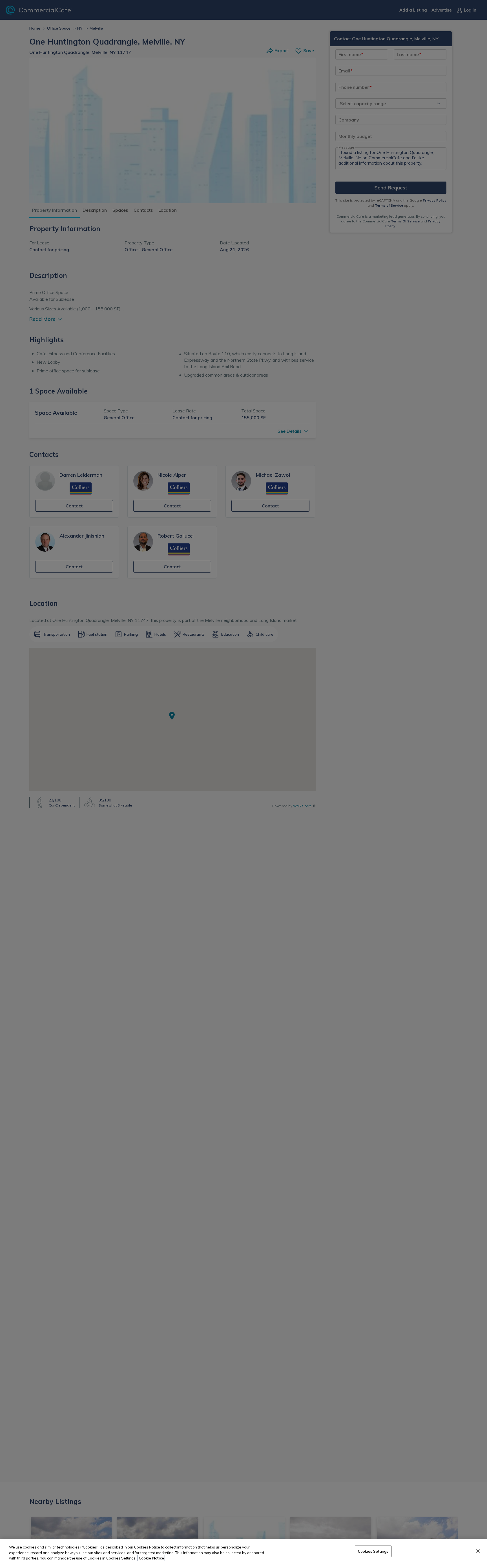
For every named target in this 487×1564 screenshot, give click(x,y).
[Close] (478, 1551)
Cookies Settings (373, 1551)
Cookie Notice (151, 1558)
